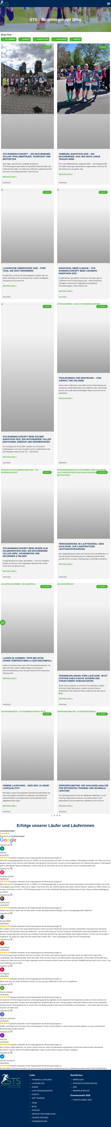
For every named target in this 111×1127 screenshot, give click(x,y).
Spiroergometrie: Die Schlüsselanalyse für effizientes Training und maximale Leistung (83, 788)
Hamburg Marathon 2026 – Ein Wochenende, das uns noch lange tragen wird (79, 156)
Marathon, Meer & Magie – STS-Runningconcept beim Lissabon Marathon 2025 (78, 271)
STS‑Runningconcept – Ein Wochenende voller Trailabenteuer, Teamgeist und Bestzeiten (27, 156)
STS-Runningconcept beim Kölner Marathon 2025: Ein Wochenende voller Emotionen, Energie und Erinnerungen (27, 439)
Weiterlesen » (10, 177)
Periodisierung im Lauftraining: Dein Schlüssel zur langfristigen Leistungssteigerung (81, 546)
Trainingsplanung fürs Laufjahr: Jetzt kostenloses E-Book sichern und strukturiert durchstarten (83, 678)
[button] (108, 3)
